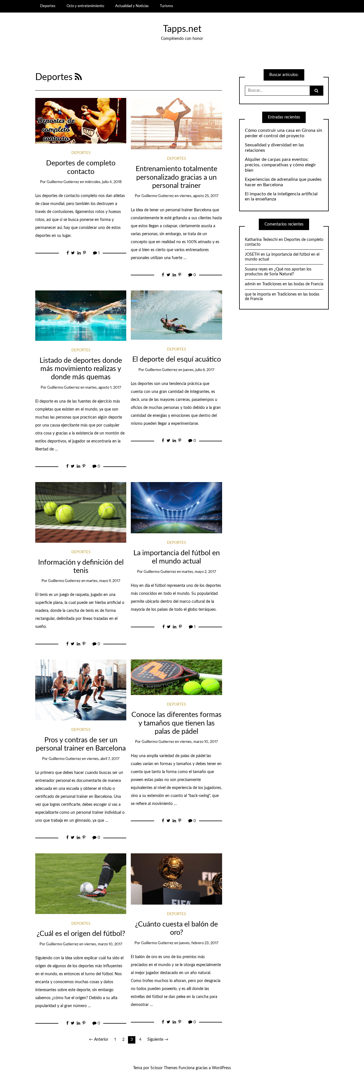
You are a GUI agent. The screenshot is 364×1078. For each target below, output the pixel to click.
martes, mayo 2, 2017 (199, 572)
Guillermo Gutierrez (63, 182)
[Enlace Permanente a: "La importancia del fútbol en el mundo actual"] (176, 507)
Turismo (166, 6)
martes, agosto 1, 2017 (103, 388)
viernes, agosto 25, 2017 (198, 196)
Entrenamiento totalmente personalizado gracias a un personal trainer (176, 177)
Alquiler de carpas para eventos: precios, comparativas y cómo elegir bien (280, 165)
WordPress (221, 1068)
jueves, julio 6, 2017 (198, 370)
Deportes (47, 6)
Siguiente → (157, 1040)
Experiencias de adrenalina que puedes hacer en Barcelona (283, 182)
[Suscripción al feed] (78, 77)
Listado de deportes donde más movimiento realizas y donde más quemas (81, 369)
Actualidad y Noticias (132, 6)
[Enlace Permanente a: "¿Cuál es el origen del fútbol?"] (81, 884)
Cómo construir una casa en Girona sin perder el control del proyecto (283, 133)
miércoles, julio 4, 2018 (103, 182)
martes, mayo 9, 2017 (103, 581)
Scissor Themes (163, 1068)
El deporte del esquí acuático (176, 359)
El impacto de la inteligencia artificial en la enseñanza (281, 197)
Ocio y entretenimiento (85, 6)
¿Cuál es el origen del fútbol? (81, 933)
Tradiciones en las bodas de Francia (292, 284)
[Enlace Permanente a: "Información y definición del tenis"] (81, 512)
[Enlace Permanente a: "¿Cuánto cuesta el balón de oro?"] (176, 879)
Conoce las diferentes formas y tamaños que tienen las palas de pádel (176, 723)
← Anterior (98, 1040)
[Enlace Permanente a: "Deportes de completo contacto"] (81, 121)
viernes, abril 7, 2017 (103, 759)
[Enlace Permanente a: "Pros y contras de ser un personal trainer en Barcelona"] (81, 690)
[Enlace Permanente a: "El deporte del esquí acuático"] (176, 315)
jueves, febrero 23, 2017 (198, 943)
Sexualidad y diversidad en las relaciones (274, 148)
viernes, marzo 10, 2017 (199, 742)
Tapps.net (182, 29)
